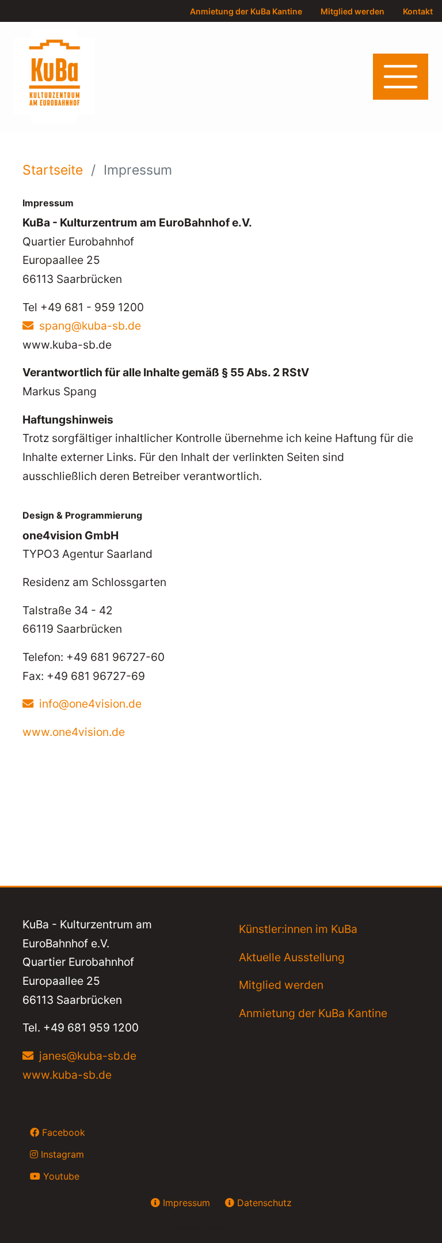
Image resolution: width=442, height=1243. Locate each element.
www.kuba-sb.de (67, 1075)
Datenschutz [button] (263, 1202)
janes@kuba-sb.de (87, 1056)
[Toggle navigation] (400, 77)
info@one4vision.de (90, 704)
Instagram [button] (61, 1154)
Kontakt (418, 11)
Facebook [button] (62, 1132)
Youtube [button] (59, 1176)
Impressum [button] (185, 1202)
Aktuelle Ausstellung (292, 957)
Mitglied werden (352, 11)
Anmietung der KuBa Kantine (246, 11)
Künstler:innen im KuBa (298, 929)
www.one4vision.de (73, 732)
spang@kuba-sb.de (90, 326)
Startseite (54, 170)
